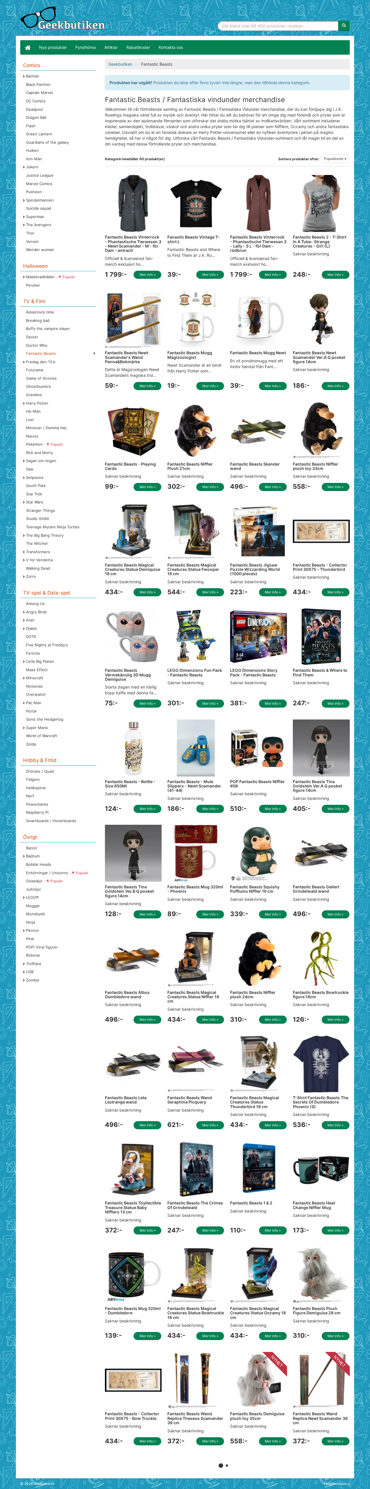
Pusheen (34, 191)
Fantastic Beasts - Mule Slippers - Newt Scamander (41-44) (194, 786)
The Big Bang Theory (45, 535)
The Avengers (38, 224)
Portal (31, 711)
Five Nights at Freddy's (47, 645)
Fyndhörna (85, 47)
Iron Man (34, 158)
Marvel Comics (39, 183)
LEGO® (32, 897)
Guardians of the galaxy (47, 142)
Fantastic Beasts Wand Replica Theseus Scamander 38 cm (195, 1418)
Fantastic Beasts (41, 353)
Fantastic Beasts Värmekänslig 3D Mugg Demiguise (128, 675)
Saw (30, 469)
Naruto (32, 436)
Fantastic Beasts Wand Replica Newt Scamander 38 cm (320, 1418)
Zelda (31, 744)
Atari (30, 620)
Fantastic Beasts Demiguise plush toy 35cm (257, 1415)
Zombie (32, 980)
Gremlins (34, 394)
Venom (32, 241)
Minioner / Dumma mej (46, 427)
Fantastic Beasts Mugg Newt (258, 352)
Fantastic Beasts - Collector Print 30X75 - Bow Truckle (132, 1415)
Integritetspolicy (337, 1483)
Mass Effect (37, 669)
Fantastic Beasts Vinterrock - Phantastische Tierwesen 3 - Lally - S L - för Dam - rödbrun (258, 244)
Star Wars (34, 502)
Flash (31, 125)
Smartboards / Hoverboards (51, 820)
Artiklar (111, 47)
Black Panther (38, 84)
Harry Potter (37, 403)
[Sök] (344, 26)
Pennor (32, 930)
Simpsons (34, 477)
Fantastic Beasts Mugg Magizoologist (189, 354)
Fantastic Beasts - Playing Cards (130, 466)
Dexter (32, 337)
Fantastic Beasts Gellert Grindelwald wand (316, 889)
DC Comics (35, 101)
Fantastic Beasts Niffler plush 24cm (252, 994)
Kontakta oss (171, 47)
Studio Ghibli (37, 518)
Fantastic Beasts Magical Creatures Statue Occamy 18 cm (258, 1313)
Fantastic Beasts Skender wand (255, 466)
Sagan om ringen (41, 460)
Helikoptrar (36, 787)
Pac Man (33, 702)
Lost (30, 419)
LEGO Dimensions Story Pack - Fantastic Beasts (254, 672)
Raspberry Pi (37, 812)
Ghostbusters (38, 386)
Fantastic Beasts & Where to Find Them (320, 672)
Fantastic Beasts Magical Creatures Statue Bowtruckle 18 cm (195, 1313)
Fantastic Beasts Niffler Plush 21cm (190, 466)
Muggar (33, 905)
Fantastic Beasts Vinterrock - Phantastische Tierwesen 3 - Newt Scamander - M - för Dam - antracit (133, 244)
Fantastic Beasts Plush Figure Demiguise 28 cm (317, 1310)
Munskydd (35, 914)
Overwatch (36, 694)
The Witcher (37, 543)
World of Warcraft (41, 735)
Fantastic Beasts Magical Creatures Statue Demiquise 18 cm (132, 569)
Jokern (32, 167)
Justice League (39, 175)
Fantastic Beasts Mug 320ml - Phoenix (195, 889)
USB (30, 971)
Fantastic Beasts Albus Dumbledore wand (127, 994)
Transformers (38, 551)
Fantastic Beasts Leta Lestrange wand (126, 1099)
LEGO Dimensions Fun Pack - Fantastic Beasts (194, 672)
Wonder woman (40, 249)
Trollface (33, 963)
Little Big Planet (40, 661)
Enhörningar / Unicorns (57, 872)
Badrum (33, 856)
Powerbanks (37, 804)
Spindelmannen (40, 200)
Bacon (31, 848)
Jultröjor (33, 889)
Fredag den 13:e (41, 361)
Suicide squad (38, 208)
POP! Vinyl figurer (42, 947)
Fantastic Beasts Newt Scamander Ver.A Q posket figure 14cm (319, 357)
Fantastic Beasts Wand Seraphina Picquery (189, 1099)
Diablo (31, 628)
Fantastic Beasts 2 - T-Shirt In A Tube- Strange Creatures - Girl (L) (319, 241)
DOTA (31, 636)
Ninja (30, 922)
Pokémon (44, 444)
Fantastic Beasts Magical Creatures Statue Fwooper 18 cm (193, 569)
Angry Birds (36, 612)
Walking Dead (38, 568)
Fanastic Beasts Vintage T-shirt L (193, 239)
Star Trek (34, 494)
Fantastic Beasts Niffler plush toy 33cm (315, 466)
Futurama (34, 370)
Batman (32, 76)
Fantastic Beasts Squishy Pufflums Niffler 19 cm (255, 889)
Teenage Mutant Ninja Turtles (52, 527)
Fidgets (33, 779)
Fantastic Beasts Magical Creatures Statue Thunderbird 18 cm (254, 1102)
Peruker (33, 285)
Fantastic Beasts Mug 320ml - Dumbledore (133, 1310)
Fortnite (33, 653)
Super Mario (37, 727)
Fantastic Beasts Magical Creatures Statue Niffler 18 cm (193, 997)
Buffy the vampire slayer (48, 328)
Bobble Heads (38, 864)
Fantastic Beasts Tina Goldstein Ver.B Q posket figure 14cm (129, 891)
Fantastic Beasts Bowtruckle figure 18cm (321, 994)
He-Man (33, 411)
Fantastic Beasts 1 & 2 (251, 1202)
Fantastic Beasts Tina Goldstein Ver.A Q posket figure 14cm (317, 786)
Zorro (31, 576)
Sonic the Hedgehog (44, 719)
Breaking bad (37, 320)
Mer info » (148, 274)
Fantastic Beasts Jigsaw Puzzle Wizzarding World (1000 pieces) (255, 569)
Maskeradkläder (50, 276)
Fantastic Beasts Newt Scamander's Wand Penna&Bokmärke (126, 357)
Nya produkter (53, 47)
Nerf (30, 796)
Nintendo (34, 686)
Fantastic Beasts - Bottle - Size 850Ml (130, 783)
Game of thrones (41, 378)
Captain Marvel (39, 92)
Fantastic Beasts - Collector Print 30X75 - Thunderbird (320, 567)
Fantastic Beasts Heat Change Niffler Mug (314, 1205)
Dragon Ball (36, 117)
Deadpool (34, 109)
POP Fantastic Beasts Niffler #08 (257, 783)
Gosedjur (44, 881)
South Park (36, 485)
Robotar (33, 955)
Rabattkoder (138, 47)
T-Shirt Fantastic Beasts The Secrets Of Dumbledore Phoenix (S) (320, 1102)
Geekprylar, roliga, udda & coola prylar (63, 19)
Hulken (32, 150)
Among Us (35, 603)
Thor (30, 233)
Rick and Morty (39, 452)
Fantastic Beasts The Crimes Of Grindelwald (195, 1205)
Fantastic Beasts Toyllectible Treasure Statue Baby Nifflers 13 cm (133, 1207)
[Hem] (27, 47)
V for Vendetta (39, 560)
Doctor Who (36, 345)
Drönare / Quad (40, 771)
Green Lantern (39, 134)
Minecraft (34, 678)
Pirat (30, 938)
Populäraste (334, 158)
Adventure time (40, 312)
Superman (35, 216)
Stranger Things (40, 510)
